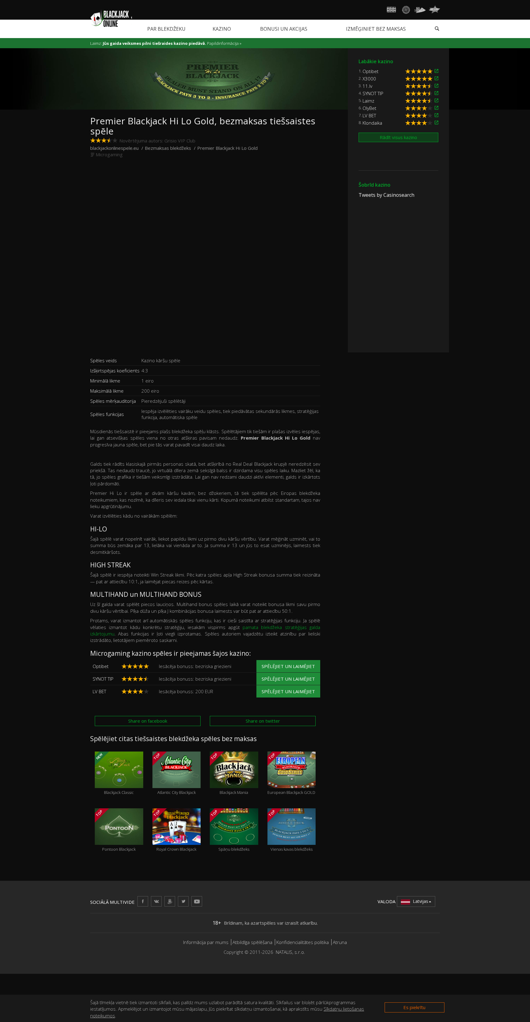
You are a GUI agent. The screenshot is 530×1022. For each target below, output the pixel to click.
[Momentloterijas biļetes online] (434, 10)
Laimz (368, 100)
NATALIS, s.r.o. (290, 952)
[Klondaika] (436, 123)
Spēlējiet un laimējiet (288, 666)
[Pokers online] (420, 10)
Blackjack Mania (229, 773)
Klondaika (372, 123)
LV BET (99, 691)
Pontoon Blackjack (115, 830)
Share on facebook (147, 721)
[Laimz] (436, 100)
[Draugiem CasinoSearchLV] (169, 901)
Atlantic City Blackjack (173, 773)
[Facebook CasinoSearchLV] (142, 901)
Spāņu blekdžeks (229, 830)
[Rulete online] (406, 10)
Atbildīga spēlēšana (252, 942)
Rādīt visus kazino (398, 137)
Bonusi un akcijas (283, 28)
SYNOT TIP (103, 679)
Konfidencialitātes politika (302, 942)
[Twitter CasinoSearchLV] (183, 901)
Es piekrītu (414, 1007)
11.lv (367, 86)
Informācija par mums (206, 942)
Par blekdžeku (166, 28)
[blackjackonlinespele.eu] (111, 18)
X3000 (369, 78)
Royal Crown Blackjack (174, 830)
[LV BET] (436, 115)
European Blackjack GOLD (291, 773)
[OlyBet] (436, 108)
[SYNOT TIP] (436, 93)
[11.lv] (436, 86)
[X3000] (436, 78)
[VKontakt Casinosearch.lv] (156, 901)
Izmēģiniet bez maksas (376, 28)
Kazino (222, 28)
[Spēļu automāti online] (391, 10)
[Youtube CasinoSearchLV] (196, 901)
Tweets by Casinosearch (386, 195)
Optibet (101, 666)
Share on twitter (263, 721)
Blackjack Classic (114, 773)
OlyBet (369, 108)
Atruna (340, 942)
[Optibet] (436, 71)
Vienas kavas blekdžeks (289, 830)
